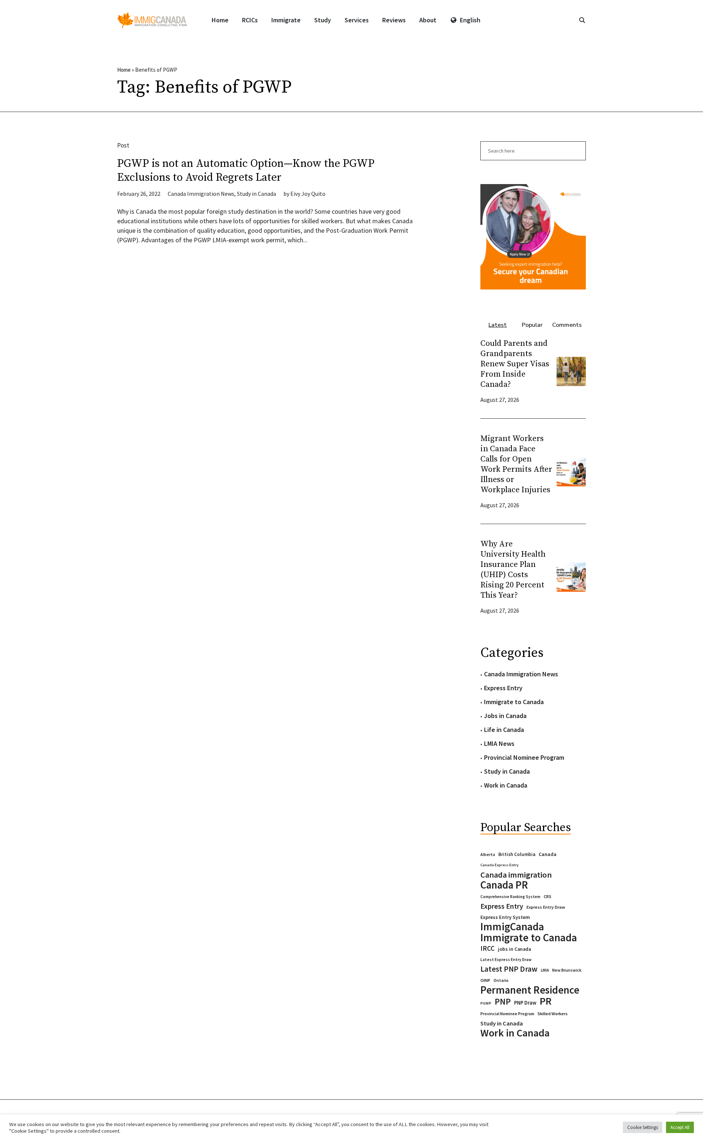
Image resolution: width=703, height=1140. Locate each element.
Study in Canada (256, 193)
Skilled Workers (553, 1013)
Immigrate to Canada (514, 702)
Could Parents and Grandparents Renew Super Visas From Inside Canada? (514, 364)
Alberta (487, 854)
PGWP (485, 1003)
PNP (503, 1001)
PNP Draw (525, 1002)
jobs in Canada (514, 949)
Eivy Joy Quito (308, 193)
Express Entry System (505, 917)
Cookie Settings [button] (642, 1127)
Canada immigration (516, 874)
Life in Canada (504, 729)
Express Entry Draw (546, 907)
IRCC (487, 948)
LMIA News (499, 743)
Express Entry (503, 688)
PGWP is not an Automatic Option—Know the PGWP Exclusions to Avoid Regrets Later (246, 170)
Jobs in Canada (505, 715)
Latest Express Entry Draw (506, 959)
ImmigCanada (512, 926)
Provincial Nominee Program (524, 757)
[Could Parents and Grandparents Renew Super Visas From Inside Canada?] (571, 370)
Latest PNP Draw (509, 969)
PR (545, 1001)
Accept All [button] (679, 1127)
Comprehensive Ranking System (510, 896)
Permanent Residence (529, 990)
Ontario (501, 980)
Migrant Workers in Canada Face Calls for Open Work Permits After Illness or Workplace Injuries (516, 464)
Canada (548, 854)
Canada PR (504, 885)
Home (124, 69)
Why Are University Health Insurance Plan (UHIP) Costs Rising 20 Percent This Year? (513, 569)
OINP (485, 980)
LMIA (545, 970)
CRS (547, 896)
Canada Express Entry (499, 865)
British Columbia (516, 854)
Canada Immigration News (201, 193)
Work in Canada (505, 785)
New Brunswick (566, 970)
